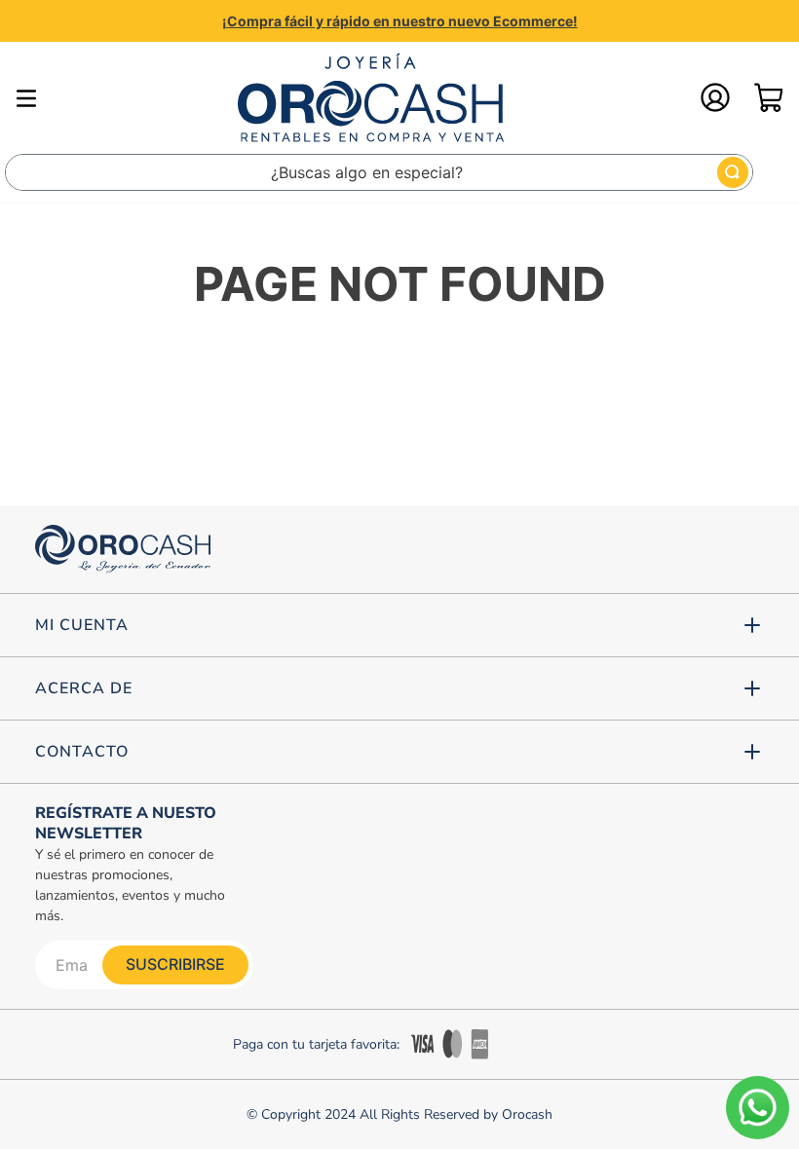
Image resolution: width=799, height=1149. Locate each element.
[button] (399, 625)
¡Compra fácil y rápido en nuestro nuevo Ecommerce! (400, 21)
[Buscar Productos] (732, 172)
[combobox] (379, 172)
